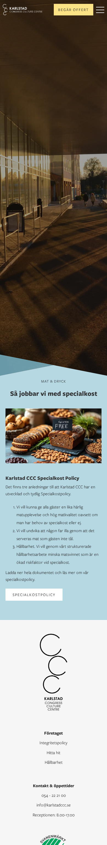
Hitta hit (53, 752)
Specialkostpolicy (34, 594)
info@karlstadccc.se (53, 805)
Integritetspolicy (53, 742)
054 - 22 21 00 (53, 795)
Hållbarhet (54, 762)
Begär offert (73, 9)
